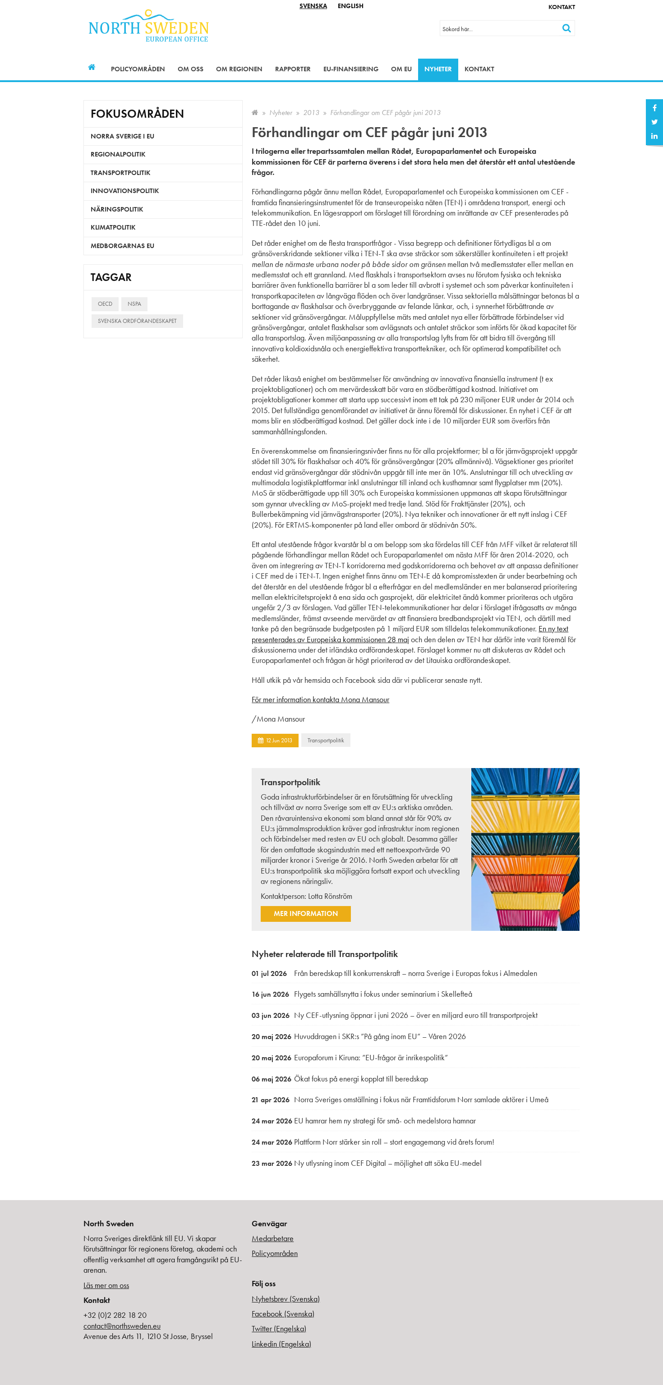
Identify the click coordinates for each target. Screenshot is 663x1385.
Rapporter (293, 69)
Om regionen (239, 69)
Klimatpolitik (113, 227)
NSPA (134, 304)
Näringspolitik (117, 209)
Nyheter (438, 69)
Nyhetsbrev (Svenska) (286, 1298)
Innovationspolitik (125, 190)
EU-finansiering (350, 69)
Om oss (190, 69)
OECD (105, 304)
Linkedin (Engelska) (281, 1344)
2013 (311, 112)
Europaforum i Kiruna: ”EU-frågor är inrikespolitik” (350, 1057)
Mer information (306, 913)
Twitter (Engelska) (279, 1328)
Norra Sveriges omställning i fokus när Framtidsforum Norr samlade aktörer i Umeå (400, 1099)
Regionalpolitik (118, 154)
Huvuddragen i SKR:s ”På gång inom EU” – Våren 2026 (359, 1036)
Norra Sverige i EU (122, 136)
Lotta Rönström (330, 896)
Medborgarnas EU (122, 245)
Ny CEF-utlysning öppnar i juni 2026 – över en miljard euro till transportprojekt (395, 1015)
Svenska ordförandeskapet (137, 321)
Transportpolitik (326, 740)
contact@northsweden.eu (122, 1326)
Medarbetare (273, 1238)
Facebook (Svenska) (283, 1313)
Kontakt (561, 7)
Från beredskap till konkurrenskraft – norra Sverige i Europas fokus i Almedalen (394, 973)
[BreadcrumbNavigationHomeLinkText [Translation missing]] (255, 112)
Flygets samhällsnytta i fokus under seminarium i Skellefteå (362, 994)
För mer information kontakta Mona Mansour (320, 699)
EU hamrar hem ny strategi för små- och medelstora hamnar (364, 1120)
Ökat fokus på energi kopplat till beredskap (340, 1078)
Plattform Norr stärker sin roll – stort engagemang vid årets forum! (373, 1142)
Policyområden (138, 69)
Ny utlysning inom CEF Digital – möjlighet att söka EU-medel (367, 1163)
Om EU (401, 69)
